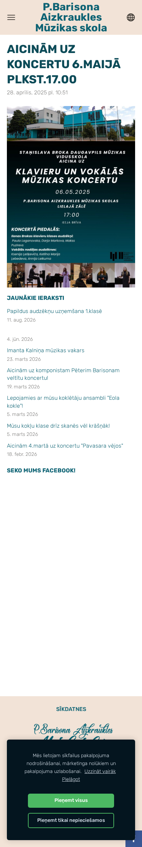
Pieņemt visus (71, 800)
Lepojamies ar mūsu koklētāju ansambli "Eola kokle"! (63, 402)
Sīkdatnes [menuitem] (71, 709)
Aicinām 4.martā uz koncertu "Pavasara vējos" (65, 445)
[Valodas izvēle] (130, 17)
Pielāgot (71, 779)
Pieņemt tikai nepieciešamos (71, 820)
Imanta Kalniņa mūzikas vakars (45, 350)
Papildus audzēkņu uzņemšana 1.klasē (54, 311)
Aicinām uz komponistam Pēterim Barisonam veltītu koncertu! (63, 374)
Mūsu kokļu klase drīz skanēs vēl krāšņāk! (59, 425)
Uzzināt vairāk (100, 771)
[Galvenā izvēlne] (11, 17)
